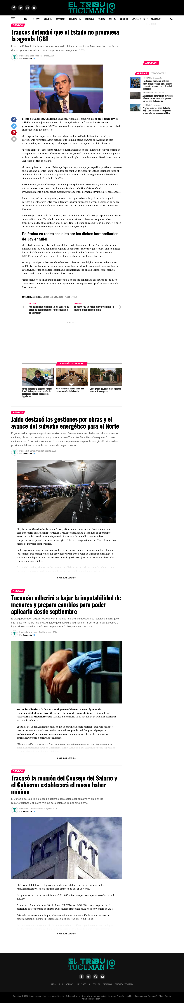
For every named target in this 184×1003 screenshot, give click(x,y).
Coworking (60, 18)
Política (101, 18)
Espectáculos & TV (139, 18)
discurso (48, 297)
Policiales (89, 18)
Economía (112, 18)
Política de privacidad (102, 984)
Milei (74, 297)
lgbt (68, 297)
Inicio (26, 18)
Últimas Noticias (66, 984)
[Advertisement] (72, 341)
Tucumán (36, 18)
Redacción (27, 59)
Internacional (75, 18)
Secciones (155, 18)
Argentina (48, 18)
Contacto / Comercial (124, 984)
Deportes (124, 18)
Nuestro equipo (83, 984)
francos (59, 297)
